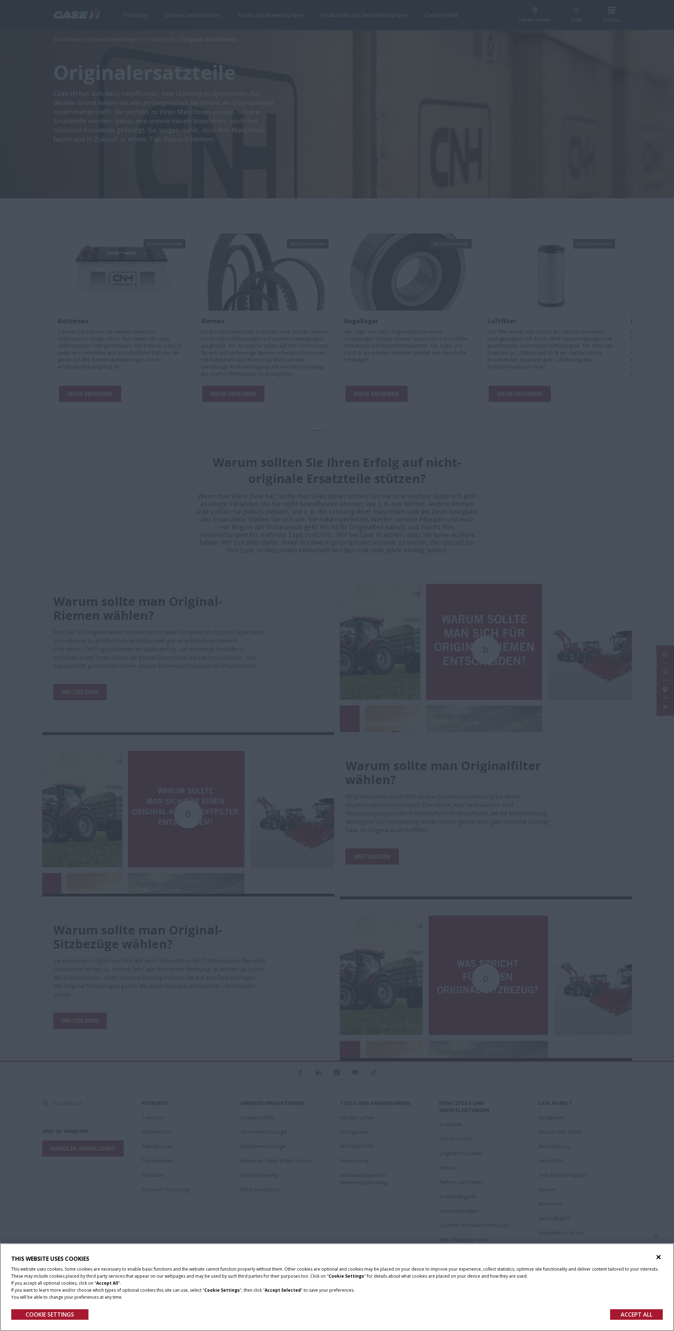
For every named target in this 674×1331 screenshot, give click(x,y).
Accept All (637, 1314)
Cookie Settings (50, 1314)
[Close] (658, 1257)
